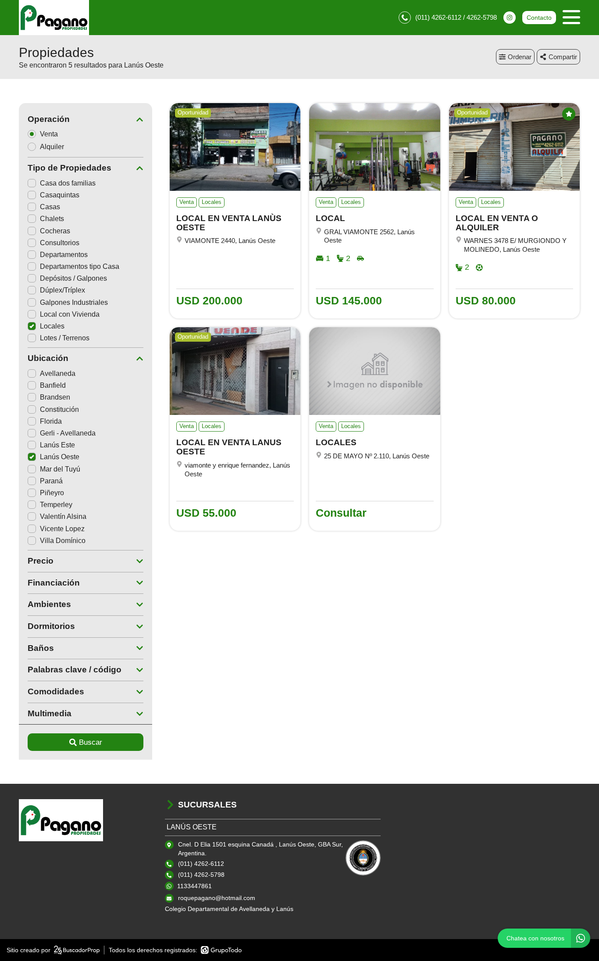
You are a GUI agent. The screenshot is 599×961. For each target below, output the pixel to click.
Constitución (59, 409)
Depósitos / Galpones (73, 278)
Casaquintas (59, 195)
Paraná (51, 481)
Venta (49, 134)
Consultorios (59, 243)
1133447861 (194, 886)
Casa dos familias (68, 183)
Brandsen (55, 397)
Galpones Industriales (74, 302)
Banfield (53, 385)
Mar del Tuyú (60, 469)
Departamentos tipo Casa (79, 266)
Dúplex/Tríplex (62, 290)
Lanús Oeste (59, 457)
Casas (50, 207)
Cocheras (55, 231)
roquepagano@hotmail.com (216, 897)
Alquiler (52, 146)
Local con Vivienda (70, 314)
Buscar (90, 742)
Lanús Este (57, 445)
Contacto (539, 17)
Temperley (56, 504)
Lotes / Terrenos (64, 338)
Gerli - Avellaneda (68, 433)
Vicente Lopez (62, 528)
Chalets (52, 218)
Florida (51, 421)
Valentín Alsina (63, 516)
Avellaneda (57, 373)
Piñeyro (52, 493)
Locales (52, 326)
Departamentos (64, 254)
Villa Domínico (63, 540)
